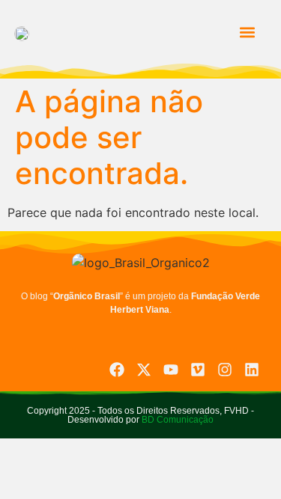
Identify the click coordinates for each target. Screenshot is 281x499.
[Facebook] (116, 369)
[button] (247, 32)
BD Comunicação (176, 419)
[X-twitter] (143, 369)
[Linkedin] (251, 369)
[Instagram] (224, 369)
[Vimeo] (197, 369)
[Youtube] (170, 369)
